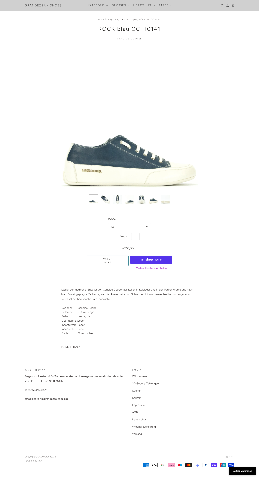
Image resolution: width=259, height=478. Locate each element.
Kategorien (112, 19)
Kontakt (136, 398)
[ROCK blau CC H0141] (93, 199)
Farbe (164, 5)
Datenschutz (139, 419)
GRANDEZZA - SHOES (43, 5)
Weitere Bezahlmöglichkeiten (151, 268)
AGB (135, 412)
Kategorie (97, 5)
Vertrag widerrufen (242, 471)
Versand (137, 434)
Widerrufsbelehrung (144, 426)
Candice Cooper (128, 19)
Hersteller (143, 5)
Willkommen (139, 376)
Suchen (136, 390)
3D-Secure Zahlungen (145, 383)
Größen (119, 5)
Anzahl (123, 236)
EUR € (227, 457)
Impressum (138, 405)
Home (101, 19)
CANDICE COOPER (129, 38)
